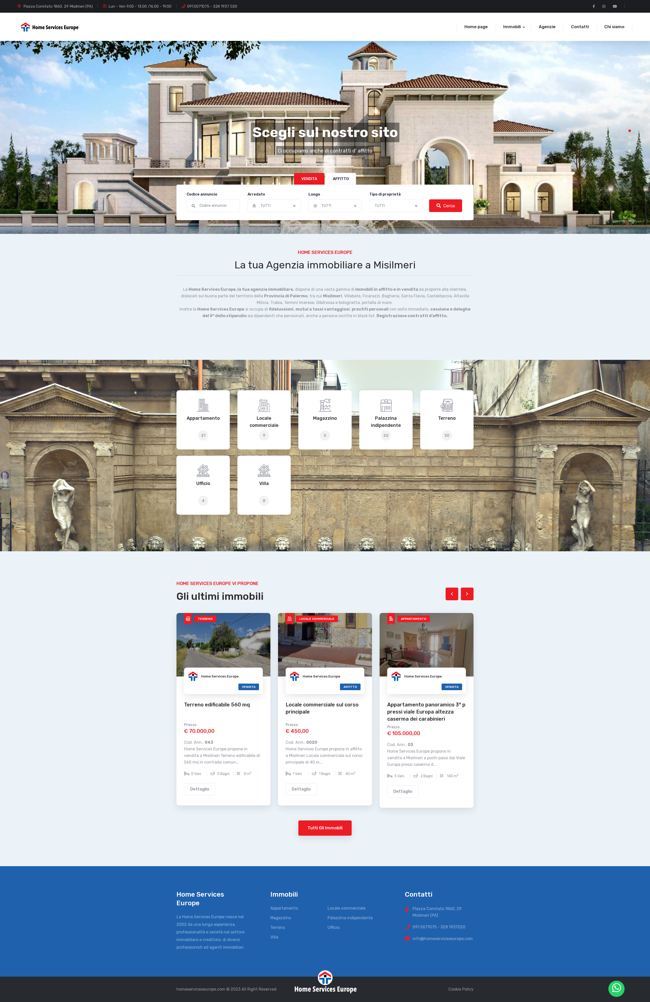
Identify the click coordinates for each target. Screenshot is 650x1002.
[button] (629, 124)
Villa (264, 483)
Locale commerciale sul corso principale (220, 708)
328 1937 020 (225, 6)
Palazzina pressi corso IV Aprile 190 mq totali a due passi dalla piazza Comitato (425, 712)
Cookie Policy (461, 989)
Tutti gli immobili (325, 827)
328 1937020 (453, 927)
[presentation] (452, 594)
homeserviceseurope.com (200, 989)
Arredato (256, 194)
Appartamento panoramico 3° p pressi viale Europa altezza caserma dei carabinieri (325, 712)
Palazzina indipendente (386, 421)
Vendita (147, 687)
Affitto (45, 687)
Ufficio (203, 483)
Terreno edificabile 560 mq (115, 705)
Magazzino (325, 418)
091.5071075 (198, 6)
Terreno (447, 418)
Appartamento (203, 418)
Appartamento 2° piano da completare (522, 708)
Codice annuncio (202, 194)
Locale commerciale (264, 421)
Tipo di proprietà (385, 194)
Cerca (449, 205)
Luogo (314, 194)
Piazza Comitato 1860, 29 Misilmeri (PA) (58, 6)
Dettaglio (98, 788)
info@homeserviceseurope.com (443, 938)
